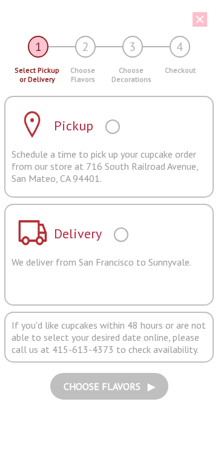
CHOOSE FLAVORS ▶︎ (109, 386)
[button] (104, 19)
